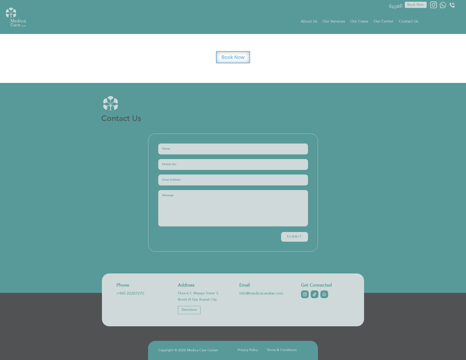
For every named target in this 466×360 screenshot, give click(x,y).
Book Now (233, 57)
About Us (309, 22)
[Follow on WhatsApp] (324, 294)
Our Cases (359, 22)
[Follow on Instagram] (305, 294)
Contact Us (408, 22)
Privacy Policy (248, 350)
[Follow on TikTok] (314, 294)
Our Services (334, 22)
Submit (294, 237)
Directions (189, 310)
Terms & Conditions (282, 350)
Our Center (383, 22)
